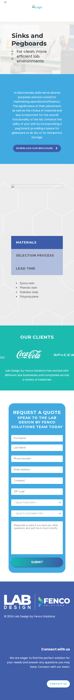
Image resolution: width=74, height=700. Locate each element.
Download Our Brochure (34, 148)
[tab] (37, 242)
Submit (37, 562)
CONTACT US (58, 684)
